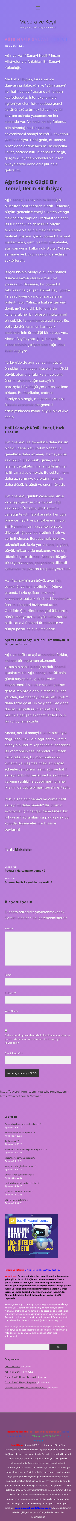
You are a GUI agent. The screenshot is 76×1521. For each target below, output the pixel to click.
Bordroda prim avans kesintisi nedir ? (23, 1124)
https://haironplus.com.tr (53, 1091)
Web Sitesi (11, 1011)
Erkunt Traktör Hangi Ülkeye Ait (20, 1377)
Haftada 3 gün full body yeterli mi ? (22, 1183)
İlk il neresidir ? (12, 1141)
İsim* (8, 974)
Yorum (9, 928)
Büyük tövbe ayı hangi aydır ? (19, 1174)
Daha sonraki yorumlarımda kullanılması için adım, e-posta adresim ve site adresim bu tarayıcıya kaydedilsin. (38, 1039)
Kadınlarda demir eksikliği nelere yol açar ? (26, 1149)
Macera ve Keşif (38, 22)
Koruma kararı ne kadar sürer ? (20, 1132)
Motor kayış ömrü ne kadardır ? (20, 1158)
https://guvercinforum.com (18, 1091)
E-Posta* (10, 992)
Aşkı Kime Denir (12, 1366)
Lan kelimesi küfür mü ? (16, 1200)
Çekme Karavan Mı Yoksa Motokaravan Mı (26, 1387)
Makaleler (23, 849)
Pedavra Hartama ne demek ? (25, 870)
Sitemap (35, 1096)
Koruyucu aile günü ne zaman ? (20, 1166)
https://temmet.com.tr (14, 1096)
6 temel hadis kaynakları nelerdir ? (28, 882)
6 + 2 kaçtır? (14, 1053)
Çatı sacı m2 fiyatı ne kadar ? (19, 1191)
